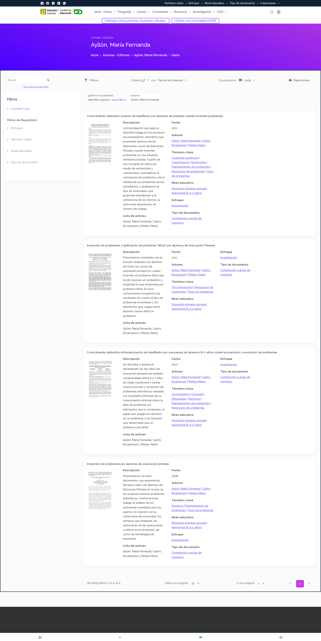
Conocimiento (180, 162)
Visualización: (228, 80)
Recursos (180, 12)
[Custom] (40, 637)
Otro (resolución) (182, 287)
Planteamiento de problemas (190, 166)
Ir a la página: (246, 583)
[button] (290, 583)
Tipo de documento (242, 3)
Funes (107, 12)
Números (194, 398)
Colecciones (268, 3)
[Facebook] (47, 3)
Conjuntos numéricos (185, 157)
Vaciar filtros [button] (118, 99)
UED (220, 12)
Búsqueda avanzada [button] (36, 86)
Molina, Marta (197, 145)
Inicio (97, 12)
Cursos (141, 12)
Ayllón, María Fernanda (186, 140)
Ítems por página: (176, 583)
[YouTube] (58, 3)
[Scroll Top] (281, 637)
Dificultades (179, 398)
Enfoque (194, 3)
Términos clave (173, 3)
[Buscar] (271, 11)
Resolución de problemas (188, 171)
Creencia (197, 394)
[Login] (278, 12)
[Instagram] (53, 3)
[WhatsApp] (64, 3)
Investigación (202, 12)
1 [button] (300, 583)
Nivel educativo (214, 3)
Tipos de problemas (200, 291)
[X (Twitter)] (42, 3)
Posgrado (124, 12)
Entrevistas (199, 162)
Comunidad (160, 12)
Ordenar (135, 80)
